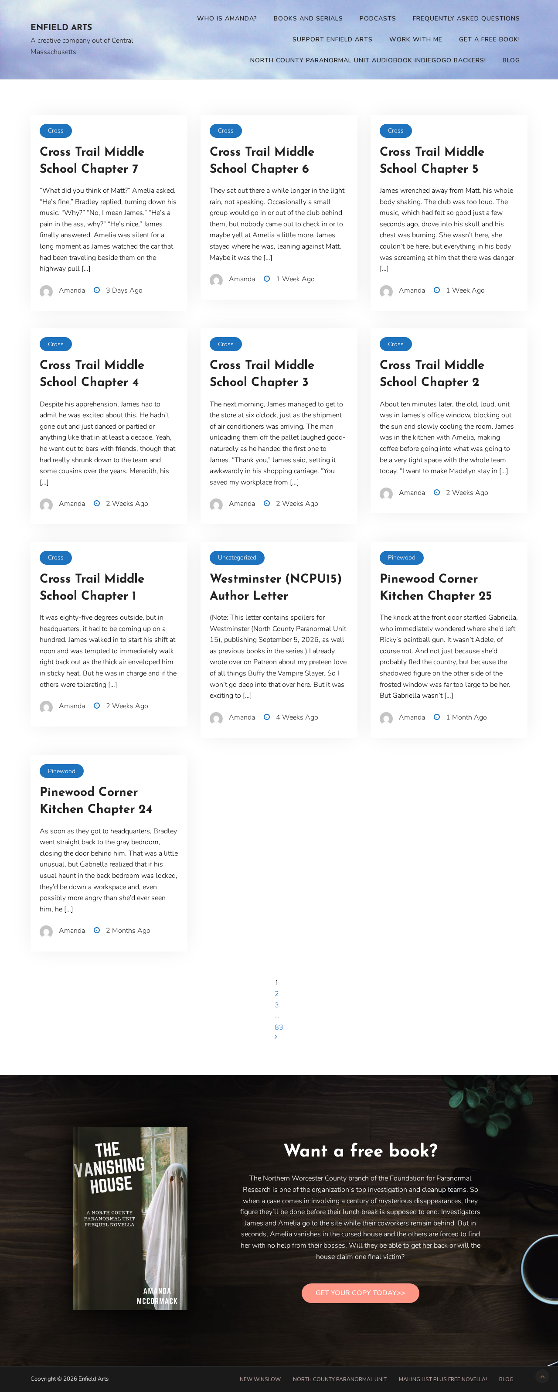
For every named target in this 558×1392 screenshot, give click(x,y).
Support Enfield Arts (333, 39)
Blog (511, 60)
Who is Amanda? (227, 18)
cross (56, 130)
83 (279, 1027)
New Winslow (260, 1379)
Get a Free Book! (489, 39)
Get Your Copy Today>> (360, 1293)
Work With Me (415, 39)
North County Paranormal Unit (340, 1379)
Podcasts (378, 18)
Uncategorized (237, 557)
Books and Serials (308, 18)
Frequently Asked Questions (466, 18)
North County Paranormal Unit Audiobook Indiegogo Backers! (368, 60)
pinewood (401, 557)
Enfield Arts (61, 28)
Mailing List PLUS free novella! (443, 1379)
